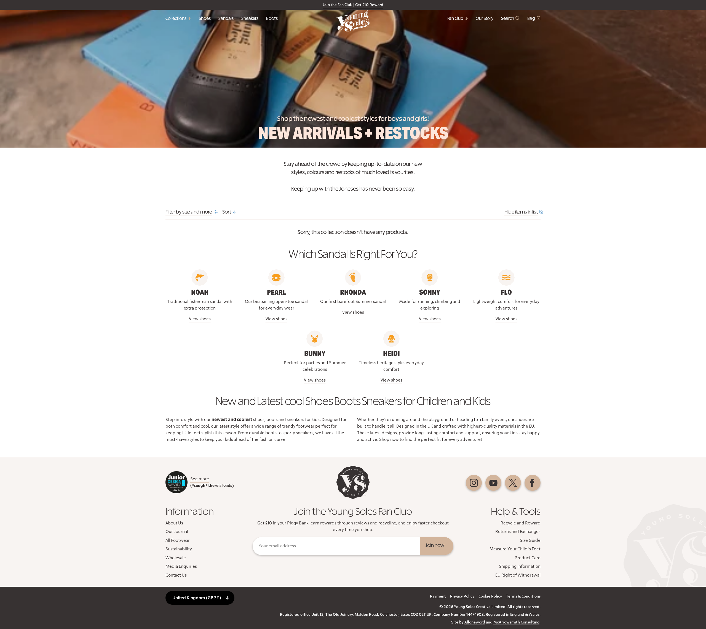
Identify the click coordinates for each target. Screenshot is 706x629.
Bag (531, 18)
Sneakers (249, 18)
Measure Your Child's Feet (515, 549)
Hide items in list (521, 212)
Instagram (474, 483)
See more (199, 479)
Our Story (484, 18)
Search (507, 18)
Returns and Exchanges (518, 531)
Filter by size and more (188, 212)
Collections (175, 18)
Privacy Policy (462, 596)
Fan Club (455, 18)
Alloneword (474, 622)
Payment (438, 596)
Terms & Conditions (523, 596)
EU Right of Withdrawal (518, 575)
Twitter (513, 483)
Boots (272, 18)
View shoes (200, 319)
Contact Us (176, 575)
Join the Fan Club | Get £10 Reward (353, 5)
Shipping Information (520, 566)
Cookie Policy (490, 596)
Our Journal (176, 531)
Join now (434, 545)
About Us (174, 523)
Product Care (528, 558)
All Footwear (177, 540)
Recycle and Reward (521, 523)
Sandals (226, 18)
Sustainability (178, 549)
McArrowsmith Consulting (516, 622)
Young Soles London (353, 20)
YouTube (493, 483)
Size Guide (530, 540)
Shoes (205, 18)
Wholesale (175, 558)
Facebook (533, 483)
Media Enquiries (181, 566)
